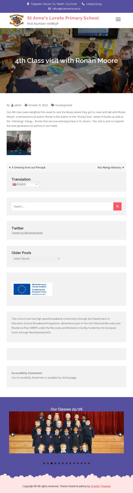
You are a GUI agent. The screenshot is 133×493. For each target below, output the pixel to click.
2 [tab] (48, 463)
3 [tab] (52, 463)
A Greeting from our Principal (28, 167)
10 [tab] (78, 463)
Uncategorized (63, 105)
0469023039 (94, 4)
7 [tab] (66, 463)
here (73, 377)
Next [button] (119, 434)
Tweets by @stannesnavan (27, 232)
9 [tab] (74, 463)
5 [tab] (59, 463)
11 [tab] (81, 463)
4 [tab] (55, 463)
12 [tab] (85, 463)
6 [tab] (63, 463)
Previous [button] (13, 434)
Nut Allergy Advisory (109, 167)
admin (17, 105)
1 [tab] (44, 463)
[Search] (117, 206)
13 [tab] (89, 463)
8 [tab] (70, 463)
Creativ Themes (101, 486)
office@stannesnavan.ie (66, 8)
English (21, 184)
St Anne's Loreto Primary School (63, 18)
